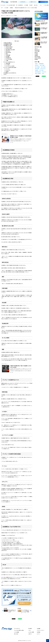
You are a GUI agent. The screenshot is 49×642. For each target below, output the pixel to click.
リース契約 (41, 70)
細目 (7, 53)
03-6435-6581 (14, 1)
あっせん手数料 (9, 59)
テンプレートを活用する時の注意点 (10, 67)
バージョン (8, 68)
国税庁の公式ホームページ (8, 191)
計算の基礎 (8, 55)
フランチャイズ (43, 68)
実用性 (7, 71)
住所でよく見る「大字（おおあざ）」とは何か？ (43, 42)
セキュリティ (8, 70)
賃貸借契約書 (41, 63)
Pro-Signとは (3, 5)
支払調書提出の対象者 (8, 44)
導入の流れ (36, 5)
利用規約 (38, 632)
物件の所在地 (8, 52)
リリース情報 (42, 65)
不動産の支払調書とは (8, 42)
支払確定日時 (8, 57)
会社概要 (38, 628)
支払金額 (7, 56)
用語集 (37, 70)
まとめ (5, 74)
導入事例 (31, 5)
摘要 (7, 60)
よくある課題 (26, 5)
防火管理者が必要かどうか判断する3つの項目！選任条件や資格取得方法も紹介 (43, 33)
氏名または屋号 (9, 48)
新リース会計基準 (38, 73)
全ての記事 (6, 7)
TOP (2, 7)
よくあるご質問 (46, 5)
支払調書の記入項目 (7, 45)
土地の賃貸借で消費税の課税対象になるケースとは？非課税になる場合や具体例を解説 (43, 23)
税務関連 (11, 7)
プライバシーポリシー (40, 630)
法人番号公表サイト (22, 239)
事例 (36, 63)
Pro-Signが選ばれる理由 (11, 5)
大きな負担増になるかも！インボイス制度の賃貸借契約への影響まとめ (43, 28)
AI (43, 73)
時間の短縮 (8, 63)
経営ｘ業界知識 (37, 56)
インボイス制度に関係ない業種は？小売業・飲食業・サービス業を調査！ (43, 37)
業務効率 (36, 52)
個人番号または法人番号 (10, 49)
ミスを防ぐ (8, 64)
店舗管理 (36, 55)
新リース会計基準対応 (19, 5)
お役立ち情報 (37, 51)
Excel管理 (37, 68)
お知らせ (36, 48)
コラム (41, 5)
